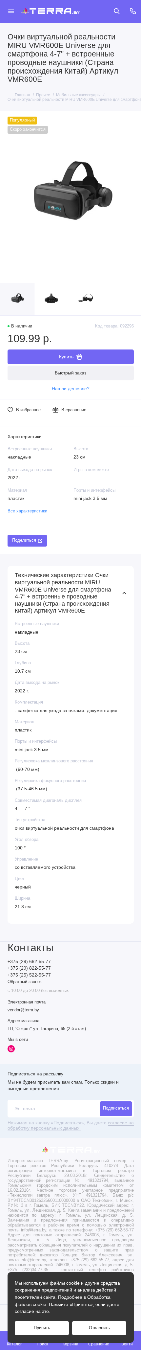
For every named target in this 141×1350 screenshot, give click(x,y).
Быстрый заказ (70, 372)
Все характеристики (27, 511)
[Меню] (11, 11)
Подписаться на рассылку (35, 1073)
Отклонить (99, 1328)
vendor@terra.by (23, 1010)
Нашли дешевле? (71, 388)
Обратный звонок (25, 981)
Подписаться (116, 1108)
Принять (42, 1328)
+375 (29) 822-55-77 (29, 968)
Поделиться (24, 540)
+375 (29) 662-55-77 (29, 961)
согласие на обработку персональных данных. (71, 1125)
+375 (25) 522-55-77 (29, 975)
